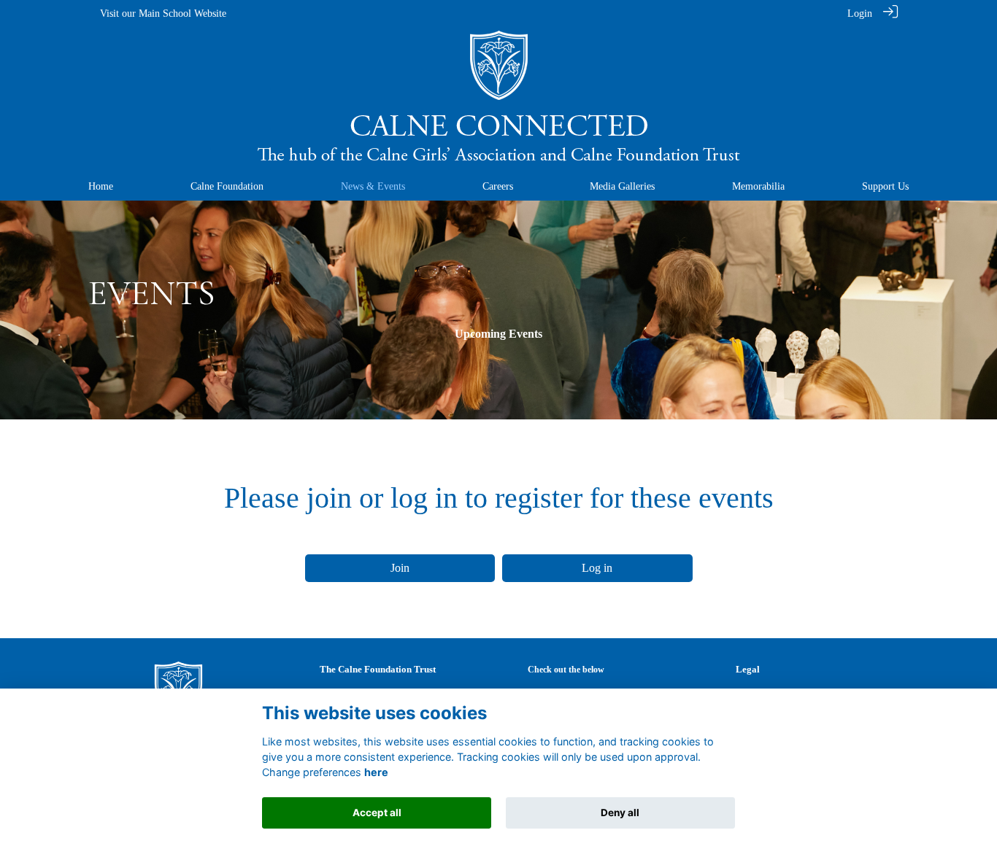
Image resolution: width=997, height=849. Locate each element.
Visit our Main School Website (163, 13)
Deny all (620, 812)
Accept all (377, 812)
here (376, 772)
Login (859, 13)
